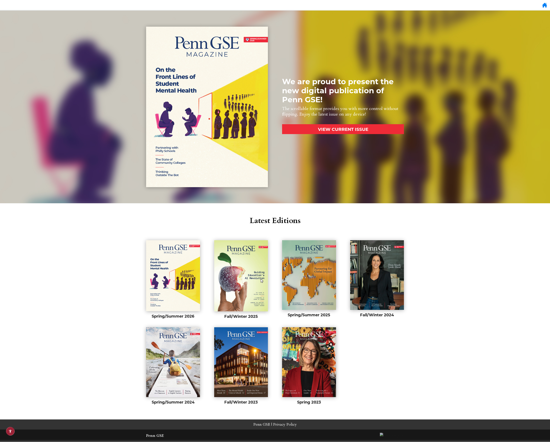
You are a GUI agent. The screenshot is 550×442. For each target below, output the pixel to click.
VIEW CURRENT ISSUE (343, 129)
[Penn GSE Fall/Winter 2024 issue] (377, 275)
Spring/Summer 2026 (173, 316)
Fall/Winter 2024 (377, 314)
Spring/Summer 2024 (173, 402)
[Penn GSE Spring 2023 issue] (309, 362)
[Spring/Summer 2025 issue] (309, 275)
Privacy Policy (285, 424)
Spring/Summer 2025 (309, 314)
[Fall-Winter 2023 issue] (241, 362)
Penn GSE (261, 424)
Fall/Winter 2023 (241, 402)
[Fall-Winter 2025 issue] (241, 275)
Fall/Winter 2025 (241, 316)
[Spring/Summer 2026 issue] (207, 186)
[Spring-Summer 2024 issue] (173, 362)
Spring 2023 (309, 402)
